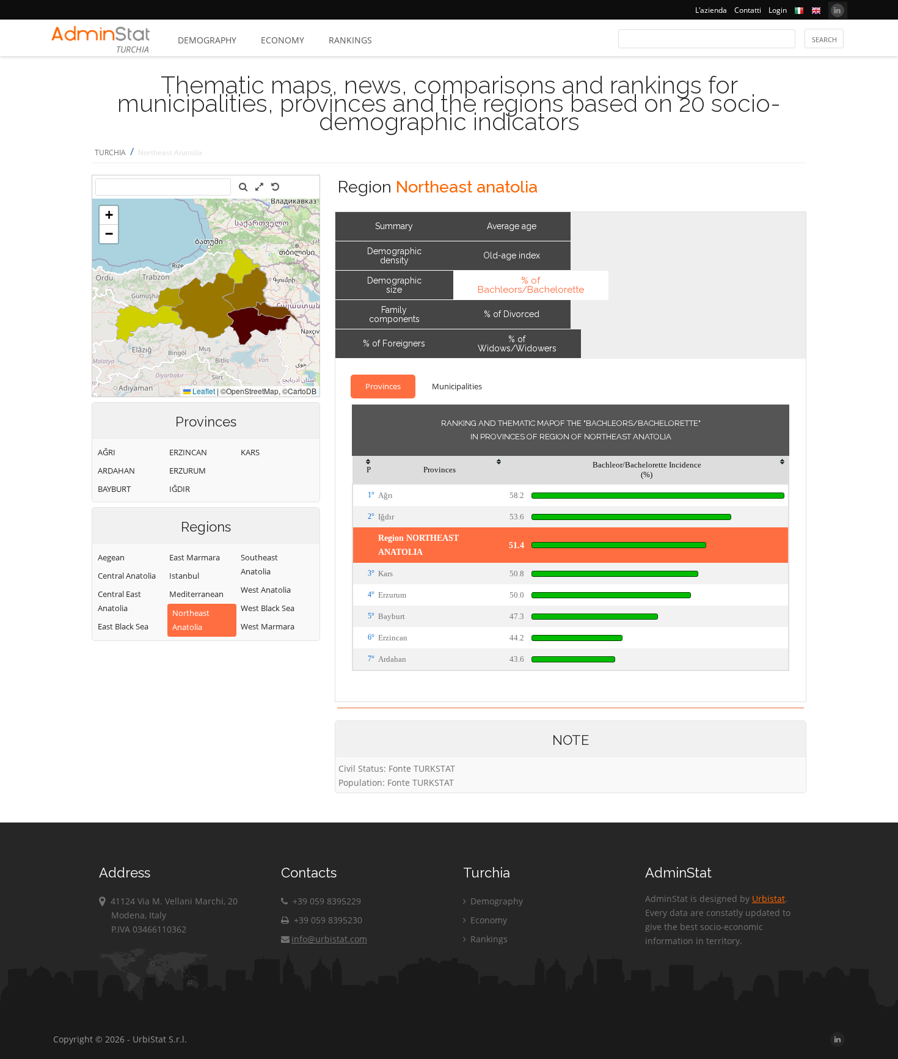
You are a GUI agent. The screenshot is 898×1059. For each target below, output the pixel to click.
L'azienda (711, 10)
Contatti (747, 10)
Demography (207, 40)
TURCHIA (110, 152)
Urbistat (768, 898)
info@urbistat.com (329, 939)
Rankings (350, 40)
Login (777, 10)
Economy (282, 40)
